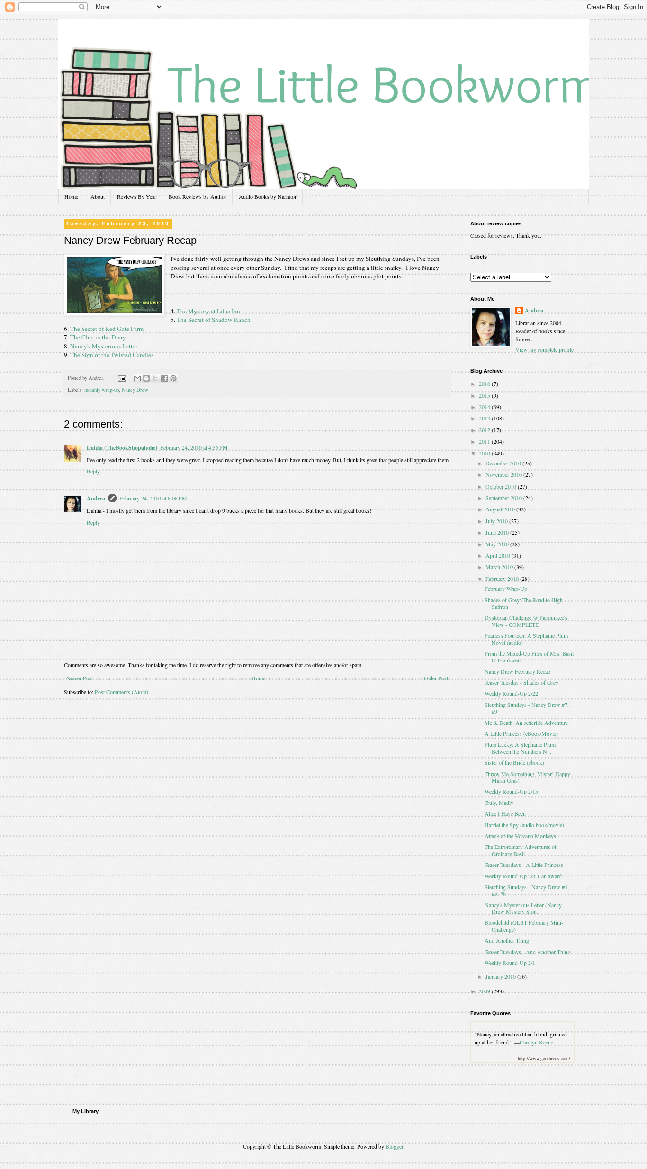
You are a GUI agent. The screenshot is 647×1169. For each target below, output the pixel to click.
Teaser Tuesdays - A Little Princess (524, 864)
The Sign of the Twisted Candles (111, 354)
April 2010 (498, 555)
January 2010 (501, 976)
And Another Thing (507, 940)
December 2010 (503, 463)
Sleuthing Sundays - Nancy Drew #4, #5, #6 (527, 890)
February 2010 (502, 578)
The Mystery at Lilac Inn (207, 311)
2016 (485, 383)
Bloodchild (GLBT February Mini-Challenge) (524, 926)
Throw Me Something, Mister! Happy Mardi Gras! (527, 777)
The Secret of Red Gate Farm (107, 328)
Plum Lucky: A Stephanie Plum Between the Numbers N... (520, 748)
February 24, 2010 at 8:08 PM (153, 498)
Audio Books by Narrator (268, 196)
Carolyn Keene (536, 1042)
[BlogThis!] (146, 378)
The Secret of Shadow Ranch (213, 319)
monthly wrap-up (101, 389)
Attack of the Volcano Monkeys (520, 835)
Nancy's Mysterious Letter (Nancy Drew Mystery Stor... (523, 908)
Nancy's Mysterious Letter (103, 346)
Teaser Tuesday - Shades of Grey (521, 682)
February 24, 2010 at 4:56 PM (194, 447)
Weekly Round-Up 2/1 (510, 962)
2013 (485, 418)
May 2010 (497, 544)
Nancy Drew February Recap (517, 671)
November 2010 (504, 474)
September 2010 (504, 497)
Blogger (394, 1146)
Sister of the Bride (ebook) (514, 762)
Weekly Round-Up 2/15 (511, 791)
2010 (485, 453)
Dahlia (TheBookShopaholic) (122, 448)
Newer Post (79, 678)
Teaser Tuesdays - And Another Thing (527, 951)
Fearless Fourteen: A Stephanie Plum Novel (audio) (526, 639)
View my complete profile (544, 349)
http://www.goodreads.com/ (544, 1058)
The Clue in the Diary (98, 337)
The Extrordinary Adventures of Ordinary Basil (521, 850)
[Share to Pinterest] (173, 378)
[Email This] (137, 378)
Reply (93, 471)
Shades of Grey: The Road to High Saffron (524, 603)
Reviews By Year (136, 196)
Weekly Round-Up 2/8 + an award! (524, 876)
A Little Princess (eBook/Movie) (521, 733)
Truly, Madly (499, 802)
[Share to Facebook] (164, 378)
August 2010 (500, 509)
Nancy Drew (135, 389)
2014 (485, 406)
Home (71, 196)
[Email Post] (122, 378)
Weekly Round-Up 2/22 (511, 693)
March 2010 (499, 567)
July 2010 (497, 521)
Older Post (436, 678)
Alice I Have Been (505, 813)
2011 (485, 441)
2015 (485, 395)
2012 (485, 430)
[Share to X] (155, 378)
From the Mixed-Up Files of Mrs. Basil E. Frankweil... (529, 657)
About (97, 196)
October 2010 (501, 486)
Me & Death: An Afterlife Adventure (526, 722)
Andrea (96, 498)
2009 (485, 991)
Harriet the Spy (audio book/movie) (524, 825)
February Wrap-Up (506, 588)
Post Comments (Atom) (121, 692)
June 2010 (497, 532)
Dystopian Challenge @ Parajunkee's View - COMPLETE (526, 621)
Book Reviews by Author (197, 196)
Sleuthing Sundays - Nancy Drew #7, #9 (527, 708)
